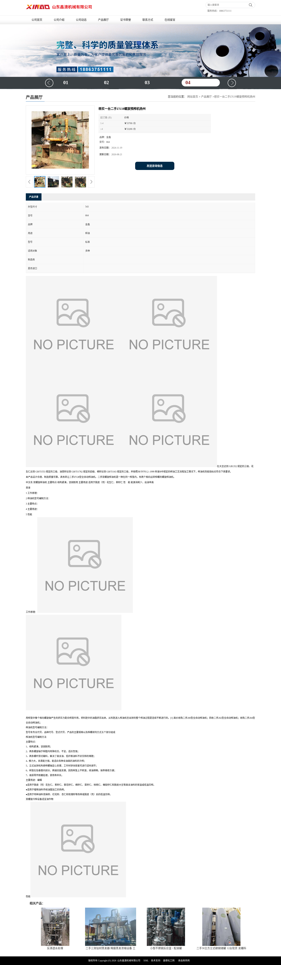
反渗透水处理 (55, 948)
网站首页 (192, 96)
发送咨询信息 (155, 165)
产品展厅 (103, 19)
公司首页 (37, 19)
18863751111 (225, 11)
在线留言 (170, 19)
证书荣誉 (125, 19)
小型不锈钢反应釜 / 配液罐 (166, 948)
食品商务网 (184, 960)
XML (146, 960)
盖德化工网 (169, 960)
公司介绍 (59, 19)
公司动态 (81, 19)
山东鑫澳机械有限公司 (128, 960)
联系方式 (147, 19)
